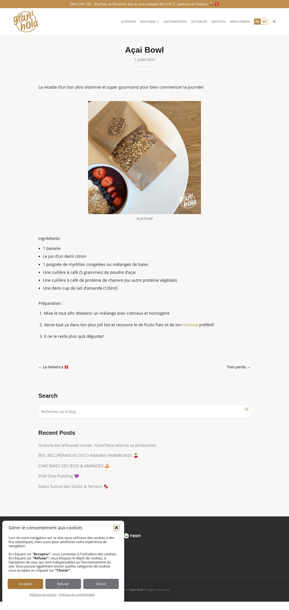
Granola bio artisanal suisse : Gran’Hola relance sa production (97, 445)
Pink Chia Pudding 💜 (58, 476)
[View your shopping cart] (274, 21)
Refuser (63, 584)
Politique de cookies (43, 595)
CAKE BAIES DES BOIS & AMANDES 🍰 (74, 465)
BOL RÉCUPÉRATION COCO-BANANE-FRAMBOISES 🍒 (88, 455)
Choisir (101, 584)
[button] (116, 527)
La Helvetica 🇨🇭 (53, 366)
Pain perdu (239, 366)
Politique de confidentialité (77, 595)
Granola (190, 324)
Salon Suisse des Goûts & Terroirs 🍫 (73, 486)
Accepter (25, 584)
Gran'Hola (136, 590)
